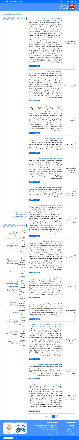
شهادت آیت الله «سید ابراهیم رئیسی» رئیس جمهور (12, 233)
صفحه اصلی (72, 13)
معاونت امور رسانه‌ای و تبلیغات (48, 432)
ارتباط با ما (71, 434)
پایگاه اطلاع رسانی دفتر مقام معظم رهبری (45, 425)
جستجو (6, 13)
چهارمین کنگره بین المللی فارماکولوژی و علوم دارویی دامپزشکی (47, 384)
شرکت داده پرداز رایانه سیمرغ (8, 438)
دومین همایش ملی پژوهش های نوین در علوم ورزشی (49, 139)
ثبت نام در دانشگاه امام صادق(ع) (12, 312)
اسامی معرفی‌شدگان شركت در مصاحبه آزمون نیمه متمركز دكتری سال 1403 (12, 246)
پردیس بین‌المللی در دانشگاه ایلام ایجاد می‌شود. (13, 304)
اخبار (59, 13)
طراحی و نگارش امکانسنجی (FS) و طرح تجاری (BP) (12, 333)
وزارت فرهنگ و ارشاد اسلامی (49, 430)
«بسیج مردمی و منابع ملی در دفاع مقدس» (52, 19)
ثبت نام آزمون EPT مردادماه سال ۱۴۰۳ (13, 342)
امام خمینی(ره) (14, 272)
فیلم (45, 13)
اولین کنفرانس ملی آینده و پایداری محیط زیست (50, 242)
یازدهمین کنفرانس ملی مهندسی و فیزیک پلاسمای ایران (49, 187)
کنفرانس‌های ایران (69, 430)
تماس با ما (6, 1)
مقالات (49, 13)
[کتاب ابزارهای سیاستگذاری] (20, 216)
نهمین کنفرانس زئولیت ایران (55, 278)
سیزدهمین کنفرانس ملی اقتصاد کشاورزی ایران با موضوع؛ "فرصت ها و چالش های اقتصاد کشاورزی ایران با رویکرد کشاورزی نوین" (46, 325)
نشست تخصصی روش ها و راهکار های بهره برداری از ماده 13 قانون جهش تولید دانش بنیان (12, 261)
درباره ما (10, 1)
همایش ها (65, 13)
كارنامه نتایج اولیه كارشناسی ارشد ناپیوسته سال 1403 (12, 321)
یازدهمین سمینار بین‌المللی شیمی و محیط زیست (50, 158)
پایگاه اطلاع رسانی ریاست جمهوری (47, 427)
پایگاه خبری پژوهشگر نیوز (49, 434)
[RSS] (75, 1)
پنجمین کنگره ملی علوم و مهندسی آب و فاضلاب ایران (49, 205)
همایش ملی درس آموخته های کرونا (53, 106)
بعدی (47, 416)
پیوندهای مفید (16, 1)
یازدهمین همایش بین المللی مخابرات (53, 303)
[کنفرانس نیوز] (67, 7)
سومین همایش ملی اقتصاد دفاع (54, 71)
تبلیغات (21, 1)
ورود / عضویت (70, 432)
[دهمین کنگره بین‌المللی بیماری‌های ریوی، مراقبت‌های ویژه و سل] (15, 214)
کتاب (55, 13)
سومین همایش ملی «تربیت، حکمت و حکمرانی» (50, 364)
